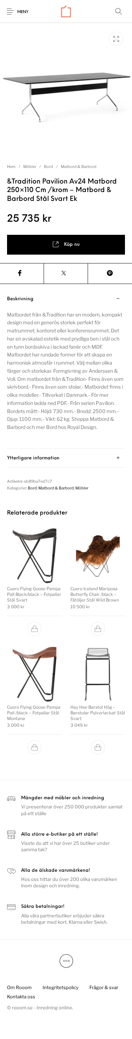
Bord (48, 166)
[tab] (66, 369)
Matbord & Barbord (78, 166)
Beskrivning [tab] (20, 299)
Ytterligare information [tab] (33, 458)
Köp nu (72, 244)
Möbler (29, 166)
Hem (11, 166)
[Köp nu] (34, 628)
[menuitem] (19, 987)
